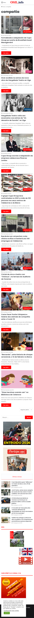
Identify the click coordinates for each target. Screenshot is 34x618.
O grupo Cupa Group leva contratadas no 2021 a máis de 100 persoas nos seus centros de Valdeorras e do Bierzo (16, 199)
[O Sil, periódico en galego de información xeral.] (17, 2)
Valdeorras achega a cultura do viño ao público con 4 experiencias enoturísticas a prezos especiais (22, 519)
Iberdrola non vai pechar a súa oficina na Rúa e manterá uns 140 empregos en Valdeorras (15, 238)
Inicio (3, 6)
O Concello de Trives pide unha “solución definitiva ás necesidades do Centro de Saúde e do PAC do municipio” (22, 510)
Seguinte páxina (25, 409)
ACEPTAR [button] (7, 613)
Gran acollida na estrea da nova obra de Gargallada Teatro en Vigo (16, 79)
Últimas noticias (17, 476)
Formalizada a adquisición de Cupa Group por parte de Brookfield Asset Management (16, 40)
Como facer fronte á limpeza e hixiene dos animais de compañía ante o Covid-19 (15, 316)
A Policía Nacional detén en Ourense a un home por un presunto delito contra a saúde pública (21, 500)
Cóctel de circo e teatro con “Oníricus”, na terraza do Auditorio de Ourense (15, 276)
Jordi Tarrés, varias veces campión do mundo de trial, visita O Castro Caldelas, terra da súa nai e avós (22, 491)
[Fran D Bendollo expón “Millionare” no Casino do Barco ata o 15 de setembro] (5, 484)
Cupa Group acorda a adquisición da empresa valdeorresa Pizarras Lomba (17, 158)
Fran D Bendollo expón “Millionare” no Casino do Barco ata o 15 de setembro (22, 483)
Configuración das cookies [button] (11, 610)
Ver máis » (6, 53)
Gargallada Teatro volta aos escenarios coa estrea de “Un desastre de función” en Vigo (13, 117)
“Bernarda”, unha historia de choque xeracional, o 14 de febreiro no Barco (16, 355)
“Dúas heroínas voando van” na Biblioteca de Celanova (14, 393)
